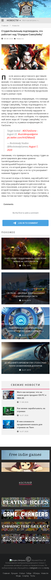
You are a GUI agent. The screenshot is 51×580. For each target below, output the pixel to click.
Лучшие (14, 573)
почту (46, 568)
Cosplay (25, 576)
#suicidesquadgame (28, 134)
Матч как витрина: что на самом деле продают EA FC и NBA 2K (31, 395)
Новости (13, 20)
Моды (18, 576)
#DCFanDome (29, 130)
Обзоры (36, 573)
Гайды (28, 573)
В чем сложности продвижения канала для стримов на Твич (29, 424)
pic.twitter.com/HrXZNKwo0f (21, 137)
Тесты (32, 576)
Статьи (22, 573)
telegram (34, 568)
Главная (4, 25)
